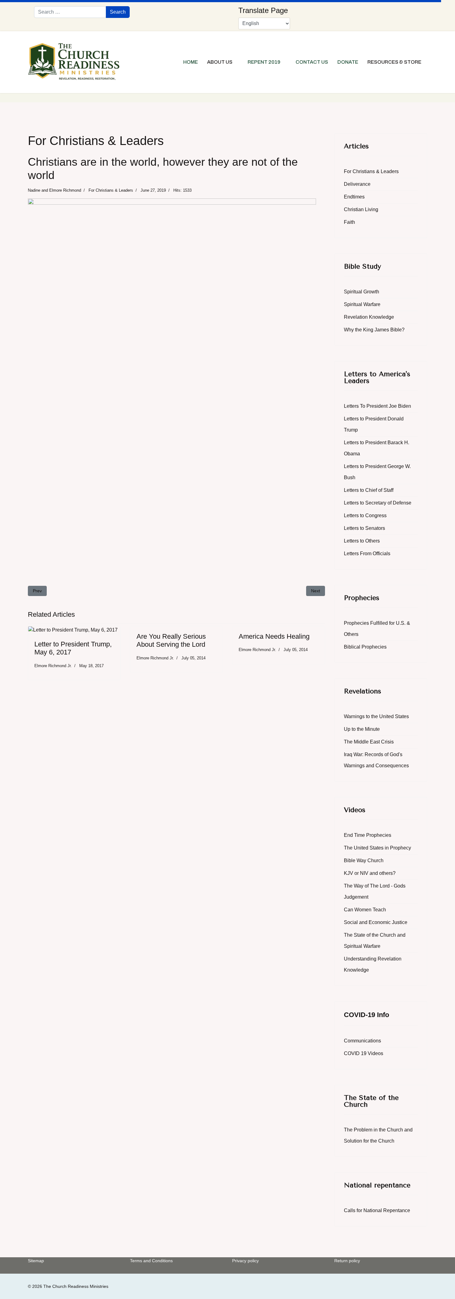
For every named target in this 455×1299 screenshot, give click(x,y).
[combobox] (70, 12)
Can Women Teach (365, 909)
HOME (190, 62)
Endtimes (354, 196)
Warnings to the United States (376, 716)
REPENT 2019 (264, 62)
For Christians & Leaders (111, 190)
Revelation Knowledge (369, 317)
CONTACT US (312, 62)
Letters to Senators (364, 528)
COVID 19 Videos (363, 1053)
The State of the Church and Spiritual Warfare (374, 940)
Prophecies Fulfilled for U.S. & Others (377, 628)
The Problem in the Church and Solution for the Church (378, 1135)
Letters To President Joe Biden (377, 406)
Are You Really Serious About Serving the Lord (171, 640)
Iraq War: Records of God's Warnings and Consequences (376, 760)
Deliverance (357, 184)
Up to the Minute (362, 729)
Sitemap (36, 1260)
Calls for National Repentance (377, 1210)
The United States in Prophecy (377, 847)
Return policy (347, 1260)
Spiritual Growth (361, 291)
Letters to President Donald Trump (374, 424)
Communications (362, 1040)
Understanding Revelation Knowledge (372, 964)
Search (118, 12)
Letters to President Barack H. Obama (376, 448)
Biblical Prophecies (365, 647)
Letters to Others (362, 540)
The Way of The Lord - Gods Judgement (374, 891)
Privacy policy (245, 1260)
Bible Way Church (364, 860)
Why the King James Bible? (374, 329)
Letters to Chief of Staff (368, 490)
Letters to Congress (365, 515)
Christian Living (361, 209)
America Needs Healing (274, 636)
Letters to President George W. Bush (377, 472)
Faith (349, 222)
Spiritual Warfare (362, 304)
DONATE (347, 62)
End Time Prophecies (367, 835)
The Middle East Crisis (369, 741)
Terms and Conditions (151, 1260)
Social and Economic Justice (375, 922)
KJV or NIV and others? (370, 873)
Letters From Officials (367, 553)
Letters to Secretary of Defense (377, 502)
